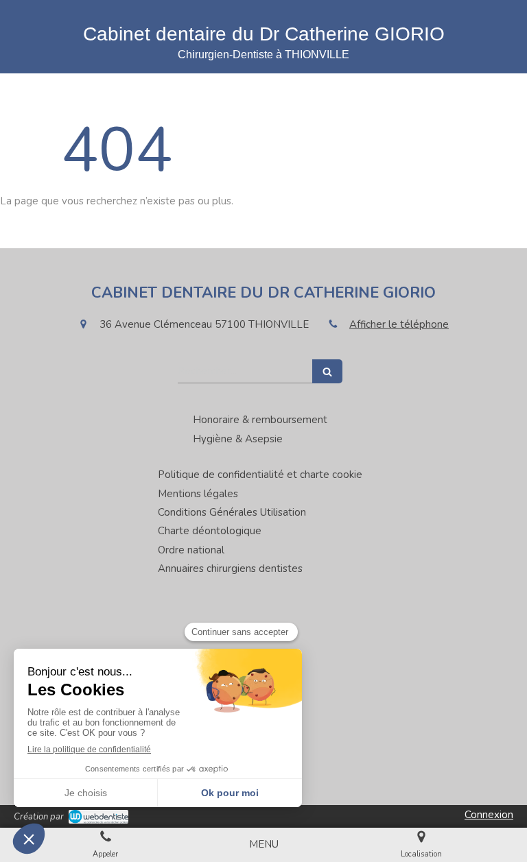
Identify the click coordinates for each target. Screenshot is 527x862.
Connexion (489, 815)
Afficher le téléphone (399, 324)
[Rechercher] (327, 371)
